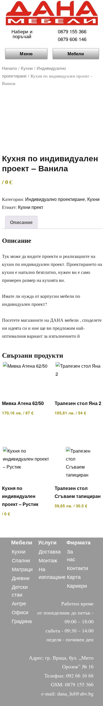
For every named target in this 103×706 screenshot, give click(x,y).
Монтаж (48, 560)
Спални (21, 560)
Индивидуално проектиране (55, 199)
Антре (19, 603)
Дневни (20, 577)
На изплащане (52, 572)
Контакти (77, 567)
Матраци (22, 569)
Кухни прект (30, 207)
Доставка (50, 551)
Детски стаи (20, 590)
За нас (71, 555)
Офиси (20, 612)
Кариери (77, 585)
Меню (26, 53)
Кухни (27, 68)
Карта (74, 576)
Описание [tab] (21, 222)
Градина (22, 620)
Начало (9, 68)
